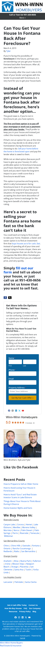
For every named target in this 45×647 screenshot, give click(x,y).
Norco (16, 530)
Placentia (24, 566)
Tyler (8, 51)
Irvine (7, 563)
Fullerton (37, 561)
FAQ (25, 608)
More (21, 17)
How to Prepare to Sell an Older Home (21, 484)
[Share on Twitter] (10, 297)
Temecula (34, 533)
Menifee (16, 527)
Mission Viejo (18, 563)
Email (11, 378)
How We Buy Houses (13, 608)
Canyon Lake (9, 524)
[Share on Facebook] (5, 297)
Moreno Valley (28, 527)
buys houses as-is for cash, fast (26, 243)
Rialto (16, 551)
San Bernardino (28, 551)
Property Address (17, 387)
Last (24, 366)
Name (12, 358)
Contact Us (33, 605)
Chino (6, 545)
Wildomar (8, 536)
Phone (12, 370)
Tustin (28, 569)
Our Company (35, 608)
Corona (20, 524)
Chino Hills (16, 545)
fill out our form (18, 270)
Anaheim (8, 561)
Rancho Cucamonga (22, 548)
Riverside (24, 533)
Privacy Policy (25, 611)
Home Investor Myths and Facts (18, 508)
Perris (15, 533)
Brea (16, 561)
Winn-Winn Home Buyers (11, 642)
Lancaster (8, 582)
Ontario (7, 548)
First (10, 366)
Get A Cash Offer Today (17, 605)
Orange (14, 566)
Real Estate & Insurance (10, 645)
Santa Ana (18, 569)
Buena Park (25, 561)
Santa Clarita (30, 582)
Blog (34, 611)
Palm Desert (26, 530)
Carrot (22, 638)
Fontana (35, 545)
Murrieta (8, 530)
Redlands (8, 551)
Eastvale (26, 545)
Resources (13, 611)
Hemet (29, 524)
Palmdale (19, 582)
